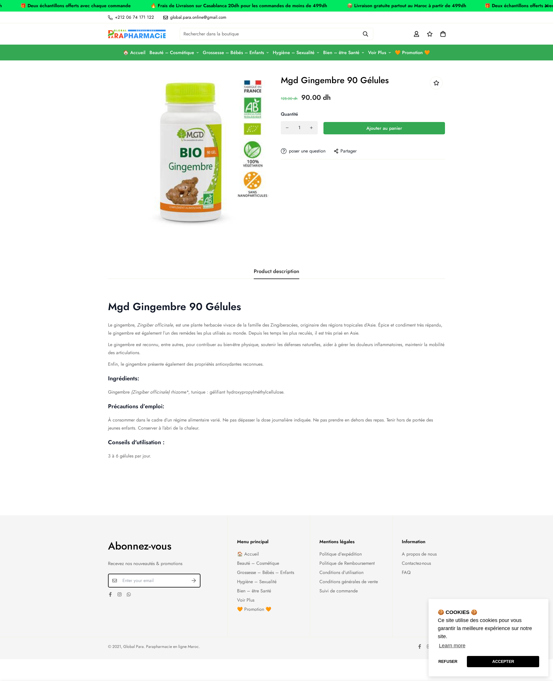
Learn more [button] (452, 645)
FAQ (406, 572)
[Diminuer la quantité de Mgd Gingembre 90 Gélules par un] (287, 127)
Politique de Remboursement (347, 563)
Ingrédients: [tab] (123, 378)
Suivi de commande (338, 590)
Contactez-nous (416, 563)
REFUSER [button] (447, 661)
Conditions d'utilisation (341, 572)
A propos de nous (419, 554)
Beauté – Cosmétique (171, 52)
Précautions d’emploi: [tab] (136, 406)
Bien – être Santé (341, 52)
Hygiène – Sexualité (294, 52)
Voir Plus (377, 52)
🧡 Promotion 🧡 (412, 52)
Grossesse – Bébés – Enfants (233, 52)
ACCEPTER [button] (503, 661)
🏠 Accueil (134, 52)
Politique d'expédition (340, 554)
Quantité (289, 114)
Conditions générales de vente (348, 581)
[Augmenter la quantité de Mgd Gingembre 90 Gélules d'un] (311, 127)
